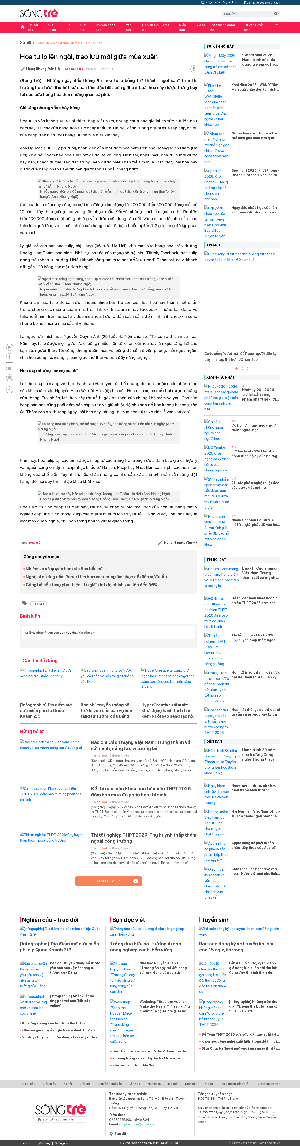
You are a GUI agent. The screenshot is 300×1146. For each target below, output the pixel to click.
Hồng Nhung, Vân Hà (43, 69)
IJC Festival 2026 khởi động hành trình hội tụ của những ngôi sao (255, 453)
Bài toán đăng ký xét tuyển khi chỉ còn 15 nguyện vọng (236, 947)
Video (200, 25)
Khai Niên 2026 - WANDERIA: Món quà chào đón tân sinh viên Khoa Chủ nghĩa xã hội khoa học (255, 87)
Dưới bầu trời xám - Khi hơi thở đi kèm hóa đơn (150, 1051)
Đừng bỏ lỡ (32, 731)
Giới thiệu (52, 27)
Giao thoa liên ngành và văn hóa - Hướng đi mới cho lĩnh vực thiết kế (254, 871)
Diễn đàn (182, 27)
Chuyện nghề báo (105, 27)
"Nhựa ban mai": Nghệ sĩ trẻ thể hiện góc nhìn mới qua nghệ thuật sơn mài (254, 135)
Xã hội (69, 27)
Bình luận (30, 616)
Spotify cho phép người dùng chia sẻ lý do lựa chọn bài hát (60, 1037)
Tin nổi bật (33, 27)
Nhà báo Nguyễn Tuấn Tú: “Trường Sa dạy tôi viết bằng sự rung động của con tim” (163, 967)
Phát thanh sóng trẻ (222, 27)
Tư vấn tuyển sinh (254, 27)
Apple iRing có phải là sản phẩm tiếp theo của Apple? (254, 845)
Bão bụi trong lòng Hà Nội (133, 1065)
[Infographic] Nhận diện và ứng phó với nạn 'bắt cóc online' (72, 1000)
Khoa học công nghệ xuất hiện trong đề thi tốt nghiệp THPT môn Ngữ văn (239, 1042)
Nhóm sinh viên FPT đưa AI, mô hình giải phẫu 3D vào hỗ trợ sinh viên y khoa (254, 522)
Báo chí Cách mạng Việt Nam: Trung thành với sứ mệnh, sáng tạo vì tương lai (141, 745)
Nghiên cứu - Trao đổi (156, 27)
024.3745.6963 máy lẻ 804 (263, 2)
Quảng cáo (62, 1143)
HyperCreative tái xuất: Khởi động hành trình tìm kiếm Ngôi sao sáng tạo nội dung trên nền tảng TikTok (167, 710)
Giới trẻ (83, 27)
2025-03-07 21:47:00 (99, 69)
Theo (73, 69)
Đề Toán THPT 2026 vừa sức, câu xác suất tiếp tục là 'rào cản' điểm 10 (240, 1035)
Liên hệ (26, 1143)
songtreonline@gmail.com (222, 1)
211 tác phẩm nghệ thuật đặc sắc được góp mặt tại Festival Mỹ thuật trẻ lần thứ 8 (255, 485)
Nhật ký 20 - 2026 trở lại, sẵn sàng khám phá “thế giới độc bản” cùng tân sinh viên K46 (259, 395)
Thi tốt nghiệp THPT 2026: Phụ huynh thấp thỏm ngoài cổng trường (143, 838)
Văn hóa (129, 27)
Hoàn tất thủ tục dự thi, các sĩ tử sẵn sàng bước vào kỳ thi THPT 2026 (256, 712)
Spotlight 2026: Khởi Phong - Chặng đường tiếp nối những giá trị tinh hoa (255, 173)
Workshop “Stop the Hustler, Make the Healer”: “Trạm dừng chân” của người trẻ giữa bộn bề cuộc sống (165, 1006)
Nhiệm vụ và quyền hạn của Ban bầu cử (64, 568)
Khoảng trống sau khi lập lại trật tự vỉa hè (146, 1058)
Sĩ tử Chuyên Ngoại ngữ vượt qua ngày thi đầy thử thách (239, 1049)
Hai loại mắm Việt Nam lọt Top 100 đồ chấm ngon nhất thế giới (256, 814)
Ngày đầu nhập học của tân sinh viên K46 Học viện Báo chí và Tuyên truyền (254, 210)
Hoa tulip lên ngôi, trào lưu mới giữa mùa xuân (69, 43)
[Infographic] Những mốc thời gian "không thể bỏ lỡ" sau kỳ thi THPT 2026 (253, 1006)
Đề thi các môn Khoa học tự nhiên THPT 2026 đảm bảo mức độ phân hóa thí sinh (141, 792)
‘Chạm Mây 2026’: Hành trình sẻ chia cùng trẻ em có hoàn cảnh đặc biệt (260, 60)
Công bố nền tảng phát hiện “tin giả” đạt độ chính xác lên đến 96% (92, 584)
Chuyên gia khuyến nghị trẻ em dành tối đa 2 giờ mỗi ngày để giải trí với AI (58, 1030)
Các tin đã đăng (40, 660)
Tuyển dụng (43, 1143)
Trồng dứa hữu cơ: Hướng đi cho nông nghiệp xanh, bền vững (145, 947)
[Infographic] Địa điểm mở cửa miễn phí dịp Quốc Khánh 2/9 (46, 710)
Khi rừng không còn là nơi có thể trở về (54, 1023)
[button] (236, 368)
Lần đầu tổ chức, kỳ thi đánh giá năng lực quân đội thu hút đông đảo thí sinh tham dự (253, 967)
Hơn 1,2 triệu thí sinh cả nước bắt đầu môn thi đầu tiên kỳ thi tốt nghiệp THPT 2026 (256, 675)
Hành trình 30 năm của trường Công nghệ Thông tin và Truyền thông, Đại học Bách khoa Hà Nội (259, 755)
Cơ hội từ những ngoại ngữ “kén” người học (254, 427)
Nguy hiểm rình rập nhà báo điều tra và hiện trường (254, 788)
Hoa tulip (39, 603)
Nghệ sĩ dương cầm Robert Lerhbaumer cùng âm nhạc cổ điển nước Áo (96, 576)
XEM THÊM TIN (109, 881)
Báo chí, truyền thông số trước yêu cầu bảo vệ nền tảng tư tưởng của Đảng (106, 710)
